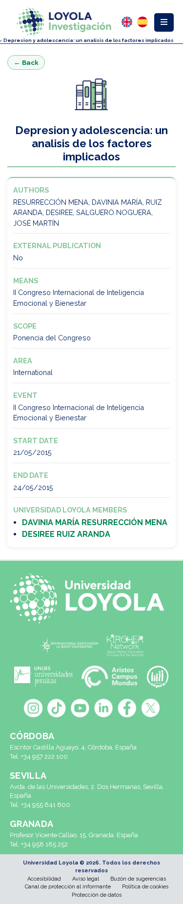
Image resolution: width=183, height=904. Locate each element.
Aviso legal (85, 879)
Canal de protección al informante (68, 887)
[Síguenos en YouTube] (80, 708)
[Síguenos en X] (150, 708)
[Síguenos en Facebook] (127, 708)
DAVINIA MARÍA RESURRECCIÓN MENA (94, 522)
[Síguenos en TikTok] (56, 708)
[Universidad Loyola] (91, 598)
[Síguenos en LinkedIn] (103, 708)
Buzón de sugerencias (138, 879)
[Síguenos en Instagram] (33, 708)
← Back (26, 62)
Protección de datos (97, 895)
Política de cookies (145, 887)
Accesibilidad (44, 879)
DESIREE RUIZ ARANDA (66, 534)
